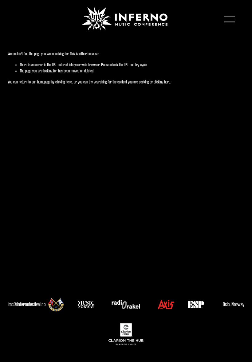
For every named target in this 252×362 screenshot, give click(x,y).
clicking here (63, 81)
